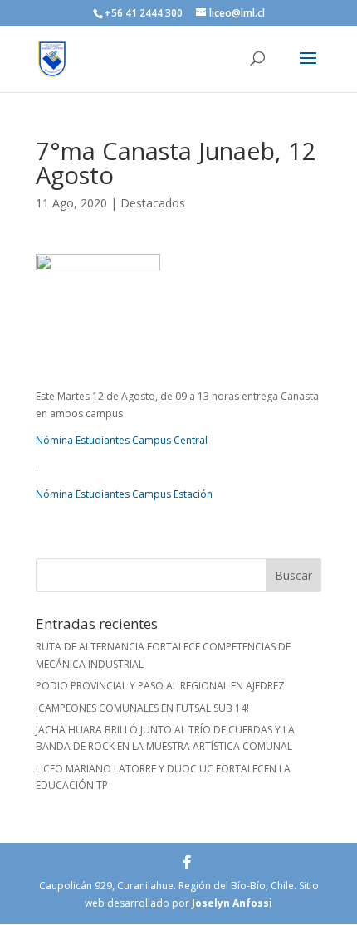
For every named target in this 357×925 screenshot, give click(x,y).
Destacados (152, 203)
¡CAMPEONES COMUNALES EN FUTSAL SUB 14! (142, 708)
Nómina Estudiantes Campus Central (122, 440)
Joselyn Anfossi (232, 903)
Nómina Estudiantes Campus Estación (124, 494)
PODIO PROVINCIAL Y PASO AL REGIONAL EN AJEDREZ (160, 686)
